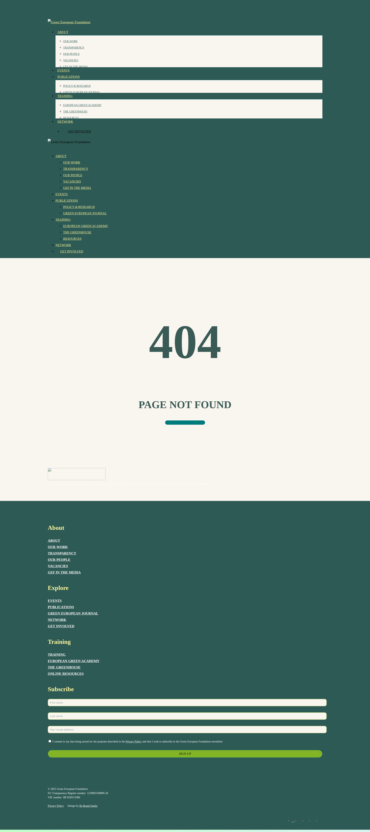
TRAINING (57, 655)
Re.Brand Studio (88, 805)
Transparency (75, 168)
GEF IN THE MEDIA (64, 572)
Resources (72, 238)
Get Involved (71, 251)
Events (62, 194)
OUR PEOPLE (59, 560)
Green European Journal (85, 213)
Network (63, 245)
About (61, 156)
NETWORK (57, 620)
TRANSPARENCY (62, 553)
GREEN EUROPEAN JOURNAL (73, 613)
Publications (67, 200)
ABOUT (54, 541)
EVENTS (55, 601)
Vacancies (72, 181)
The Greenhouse (77, 232)
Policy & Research (79, 207)
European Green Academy (85, 226)
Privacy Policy (134, 741)
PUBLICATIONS (61, 607)
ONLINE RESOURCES (66, 674)
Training (63, 219)
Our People (72, 175)
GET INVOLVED (61, 626)
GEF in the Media (77, 188)
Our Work (71, 162)
